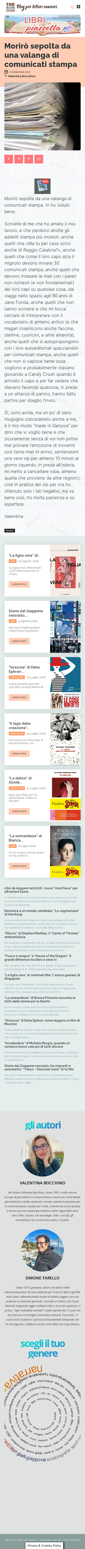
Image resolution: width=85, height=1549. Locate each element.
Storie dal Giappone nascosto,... (26, 613)
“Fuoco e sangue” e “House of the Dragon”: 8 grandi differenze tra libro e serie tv (37, 957)
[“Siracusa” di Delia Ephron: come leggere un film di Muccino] (65, 683)
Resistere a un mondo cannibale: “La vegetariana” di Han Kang (41, 912)
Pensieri (10, 530)
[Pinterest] (28, 159)
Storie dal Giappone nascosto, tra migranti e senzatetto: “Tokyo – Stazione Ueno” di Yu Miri (39, 1067)
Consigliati (17, 677)
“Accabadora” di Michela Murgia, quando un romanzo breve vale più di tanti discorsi (37, 1045)
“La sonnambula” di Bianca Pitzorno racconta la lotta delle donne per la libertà (39, 999)
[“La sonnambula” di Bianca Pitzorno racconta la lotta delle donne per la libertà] (65, 852)
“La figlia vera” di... (24, 555)
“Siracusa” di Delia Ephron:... (24, 669)
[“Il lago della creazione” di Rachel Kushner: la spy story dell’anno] (65, 739)
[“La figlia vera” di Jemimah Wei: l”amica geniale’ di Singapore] (65, 571)
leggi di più (19, 584)
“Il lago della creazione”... (20, 725)
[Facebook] (8, 159)
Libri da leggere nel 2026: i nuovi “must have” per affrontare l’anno (41, 890)
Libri (12, 561)
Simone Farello (43, 1277)
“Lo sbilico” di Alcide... (20, 780)
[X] (18, 159)
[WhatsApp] (38, 159)
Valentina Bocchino (21, 76)
